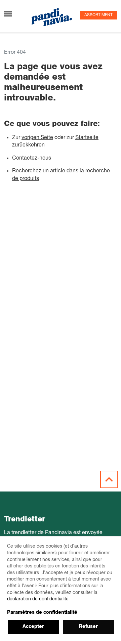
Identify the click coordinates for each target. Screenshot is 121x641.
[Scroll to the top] (109, 479)
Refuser (88, 626)
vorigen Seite (37, 137)
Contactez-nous (31, 158)
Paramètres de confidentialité (42, 612)
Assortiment (98, 15)
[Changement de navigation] (8, 14)
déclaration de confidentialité (38, 599)
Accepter (33, 626)
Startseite (86, 137)
